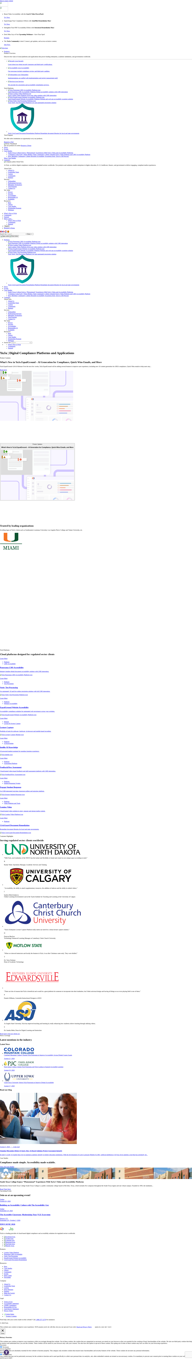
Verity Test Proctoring (11, 1256)
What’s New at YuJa (10, 213)
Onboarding (12, 312)
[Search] (33, 234)
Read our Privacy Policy (84, 1327)
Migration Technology (15, 315)
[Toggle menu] (9, 236)
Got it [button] (109, 1327)
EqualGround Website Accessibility (15, 1258)
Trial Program (12, 317)
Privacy (10, 323)
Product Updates (11, 1316)
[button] (6, 1352)
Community (8, 215)
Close (28, 234)
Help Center (8, 1275)
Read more (3, 370)
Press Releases (8, 1289)
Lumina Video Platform (11, 1252)
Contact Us (11, 319)
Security (10, 324)
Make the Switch (9, 1293)
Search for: (3, 234)
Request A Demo (9, 228)
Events (6, 149)
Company (7, 160)
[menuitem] (1, 232)
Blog (9, 333)
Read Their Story (5, 1189)
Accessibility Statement (11, 1303)
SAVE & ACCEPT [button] (6, 1358)
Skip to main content (6, 1)
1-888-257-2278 (41, 1319)
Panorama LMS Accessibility (13, 1254)
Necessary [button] (3, 1345)
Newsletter (7, 1277)
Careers (10, 305)
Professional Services (14, 313)
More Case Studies (10, 158)
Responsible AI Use (10, 1307)
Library (10, 335)
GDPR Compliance (10, 1305)
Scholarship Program (14, 339)
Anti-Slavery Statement (11, 1309)
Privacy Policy (8, 1311)
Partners (10, 308)
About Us (11, 301)
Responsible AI (13, 328)
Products (7, 51)
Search (7, 226)
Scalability (11, 330)
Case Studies (8, 151)
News (6, 147)
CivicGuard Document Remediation (15, 1260)
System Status (9, 1314)
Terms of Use (8, 1302)
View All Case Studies (7, 1167)
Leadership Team (13, 303)
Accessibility (12, 326)
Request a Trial (9, 142)
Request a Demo (26, 145)
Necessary (5, 1347)
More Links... (8, 219)
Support (6, 217)
